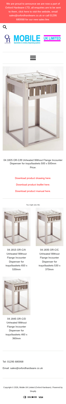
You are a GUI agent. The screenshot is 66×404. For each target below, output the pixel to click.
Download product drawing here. (33, 178)
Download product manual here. (33, 191)
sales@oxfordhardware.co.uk (26, 368)
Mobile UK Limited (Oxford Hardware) (35, 387)
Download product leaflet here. (33, 184)
